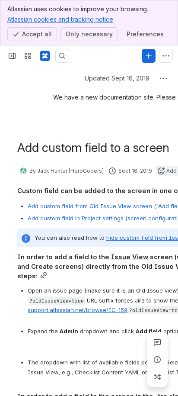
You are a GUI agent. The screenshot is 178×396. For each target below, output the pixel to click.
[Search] (62, 56)
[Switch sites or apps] (28, 56)
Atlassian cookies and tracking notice (60, 19)
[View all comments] (157, 342)
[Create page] (157, 377)
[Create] (149, 56)
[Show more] (166, 56)
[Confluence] (45, 56)
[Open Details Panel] (157, 360)
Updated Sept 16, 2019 (117, 78)
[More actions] (163, 78)
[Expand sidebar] (12, 56)
